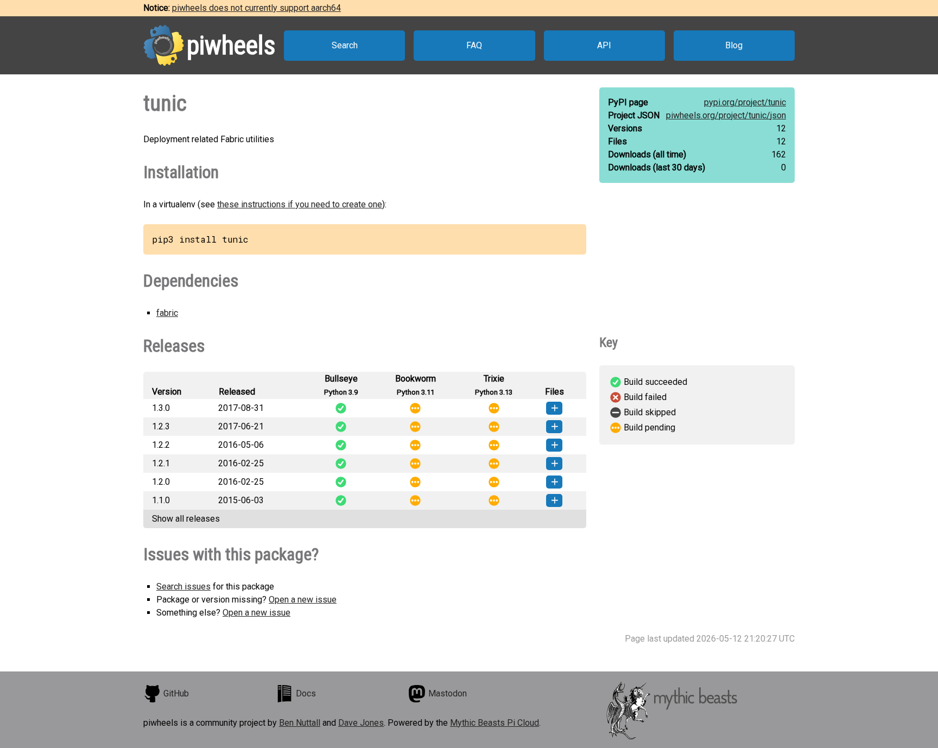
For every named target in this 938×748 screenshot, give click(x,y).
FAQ (474, 45)
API (604, 45)
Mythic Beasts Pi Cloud (494, 723)
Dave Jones (361, 723)
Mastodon (447, 693)
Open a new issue (303, 599)
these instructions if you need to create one (299, 204)
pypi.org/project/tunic (745, 102)
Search (345, 45)
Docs (306, 693)
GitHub (176, 693)
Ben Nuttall (299, 723)
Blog (734, 45)
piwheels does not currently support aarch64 (256, 8)
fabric (167, 313)
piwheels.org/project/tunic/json (726, 115)
